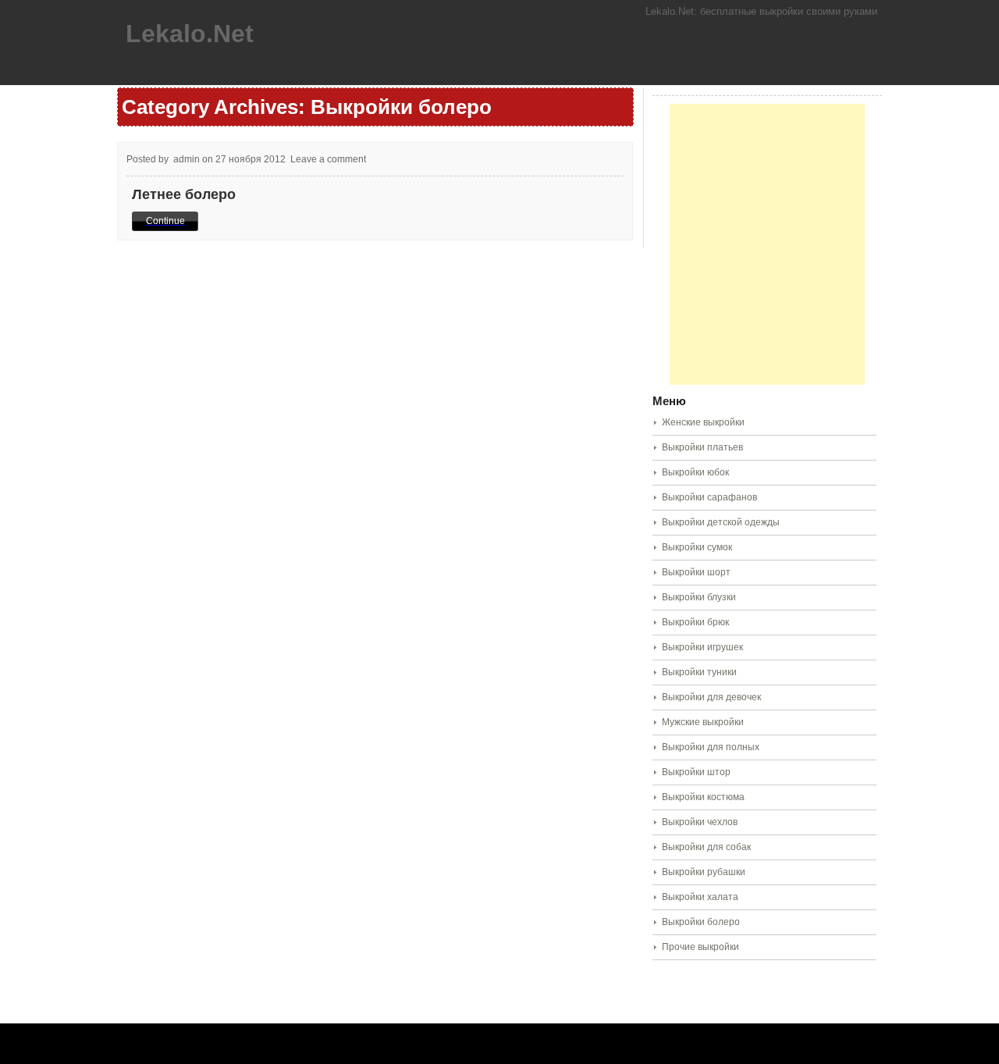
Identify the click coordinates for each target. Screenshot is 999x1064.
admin (186, 159)
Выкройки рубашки (703, 872)
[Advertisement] (767, 244)
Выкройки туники (699, 672)
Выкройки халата (700, 896)
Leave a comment (328, 159)
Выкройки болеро (701, 921)
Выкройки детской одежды (721, 522)
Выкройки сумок (697, 547)
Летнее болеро (184, 194)
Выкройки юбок (695, 472)
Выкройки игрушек (702, 647)
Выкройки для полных (710, 747)
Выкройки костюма (703, 797)
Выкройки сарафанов (709, 497)
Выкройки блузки (699, 597)
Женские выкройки (703, 422)
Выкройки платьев (702, 447)
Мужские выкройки (703, 722)
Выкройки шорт (696, 572)
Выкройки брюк (695, 622)
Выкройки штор (696, 772)
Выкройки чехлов (700, 822)
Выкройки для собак (706, 847)
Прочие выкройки (700, 946)
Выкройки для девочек (711, 697)
